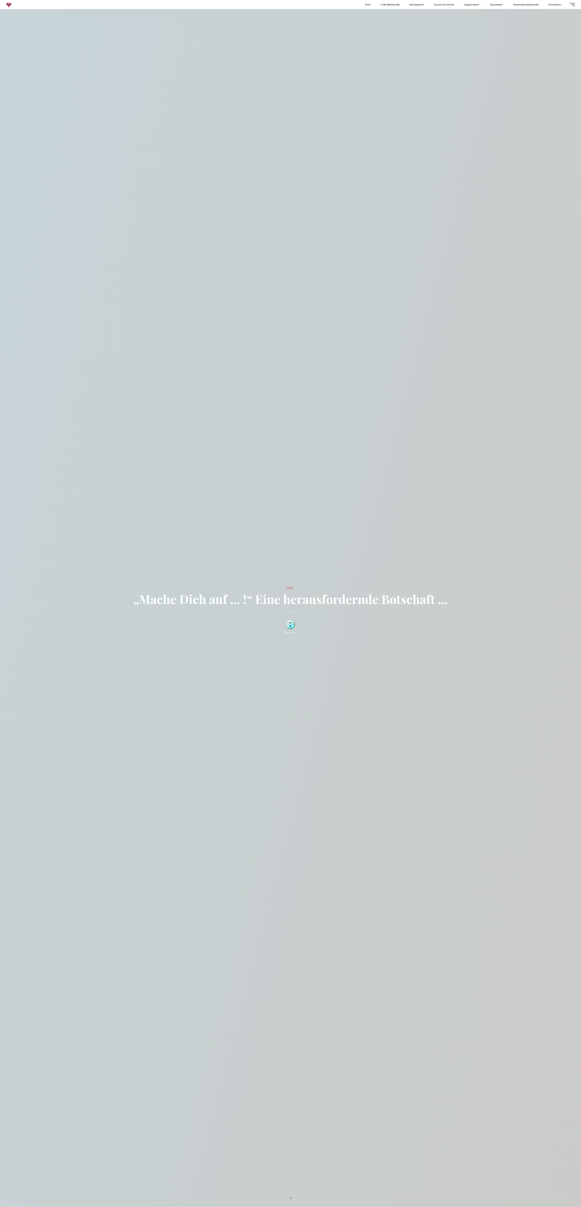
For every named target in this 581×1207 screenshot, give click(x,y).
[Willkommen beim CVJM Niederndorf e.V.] (9, 4)
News (289, 587)
